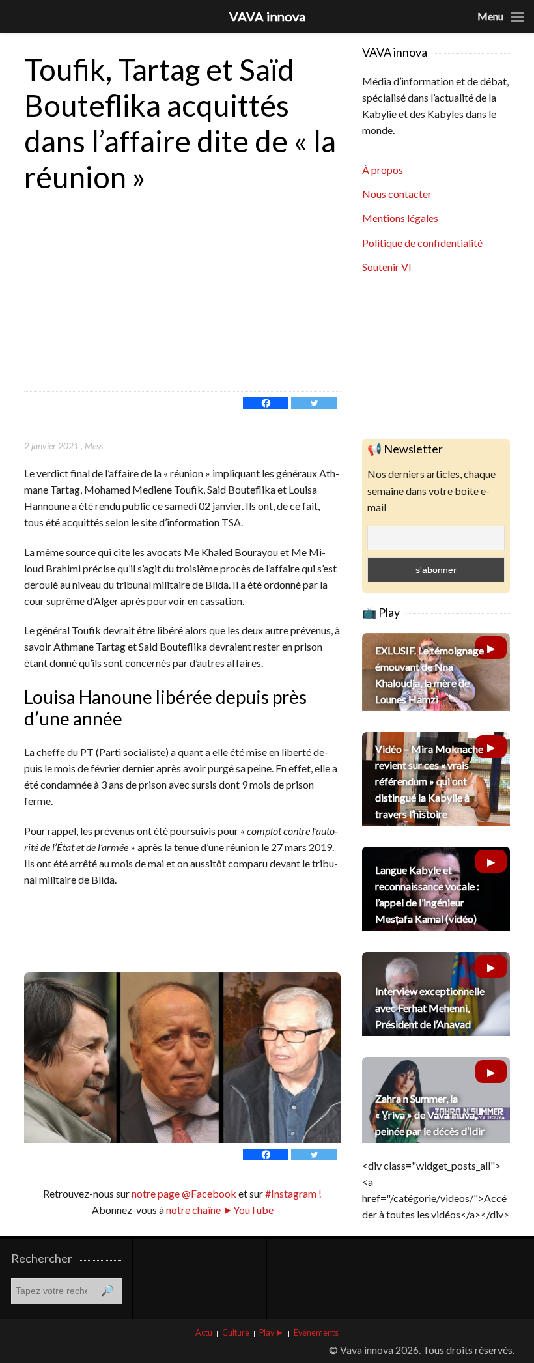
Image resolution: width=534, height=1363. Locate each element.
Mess (94, 445)
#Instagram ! (292, 1193)
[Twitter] (314, 403)
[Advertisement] (182, 294)
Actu (203, 1333)
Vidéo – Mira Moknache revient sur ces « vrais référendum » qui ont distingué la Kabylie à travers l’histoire (429, 781)
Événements (316, 1333)
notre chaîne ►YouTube (220, 1209)
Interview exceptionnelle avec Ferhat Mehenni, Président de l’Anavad (430, 1007)
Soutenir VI (387, 266)
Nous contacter (397, 194)
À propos (382, 169)
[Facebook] (265, 403)
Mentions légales (400, 218)
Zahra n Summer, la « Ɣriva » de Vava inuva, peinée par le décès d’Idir (430, 1114)
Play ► (271, 1333)
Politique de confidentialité (422, 242)
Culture (235, 1333)
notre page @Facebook (184, 1193)
